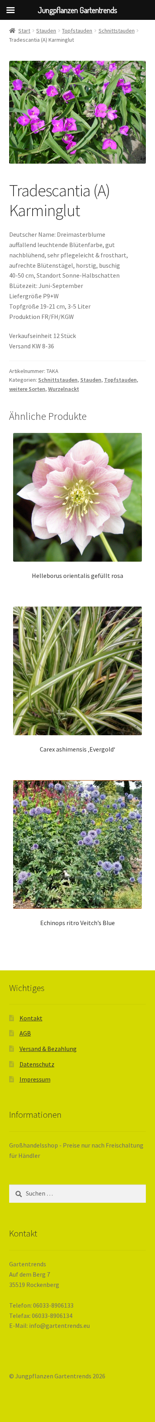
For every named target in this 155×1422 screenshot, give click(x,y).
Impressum (34, 1079)
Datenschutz (36, 1064)
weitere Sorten (27, 388)
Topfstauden (77, 30)
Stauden (46, 30)
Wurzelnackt (63, 388)
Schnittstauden (117, 30)
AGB (25, 1033)
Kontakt (31, 1018)
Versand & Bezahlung (48, 1049)
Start (24, 30)
